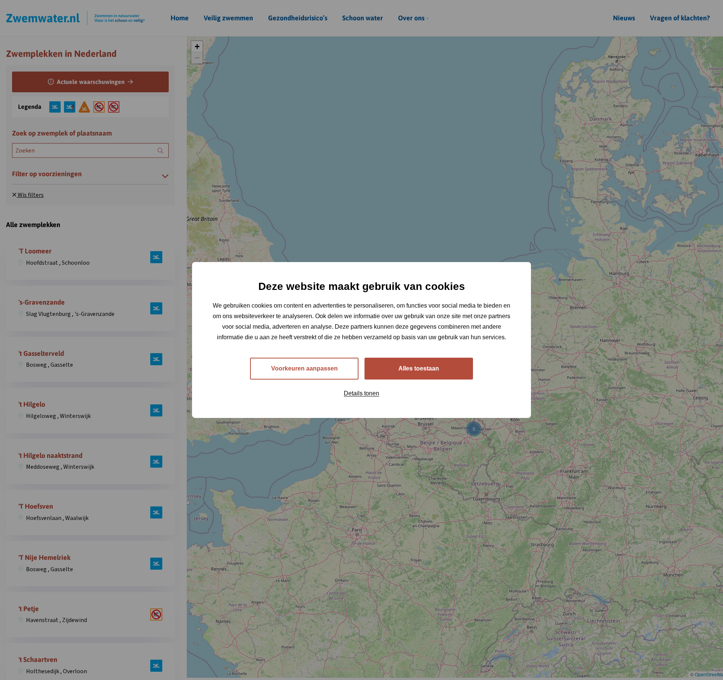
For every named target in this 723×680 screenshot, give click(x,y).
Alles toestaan (418, 368)
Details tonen (361, 393)
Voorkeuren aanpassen (304, 368)
